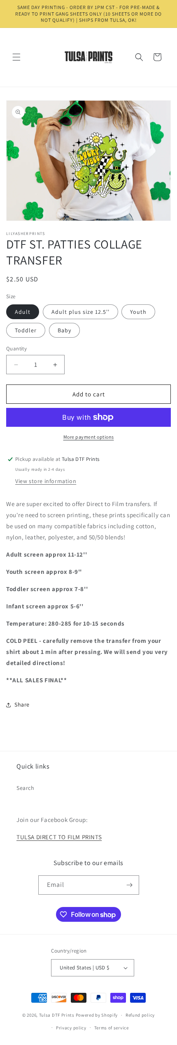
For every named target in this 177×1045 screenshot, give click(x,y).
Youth (138, 311)
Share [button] (22, 704)
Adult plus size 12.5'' (80, 311)
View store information (45, 481)
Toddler (26, 330)
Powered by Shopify (97, 1015)
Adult (22, 311)
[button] (16, 57)
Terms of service (111, 1028)
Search (25, 788)
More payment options (88, 437)
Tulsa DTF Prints (57, 1015)
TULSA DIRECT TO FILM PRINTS (59, 837)
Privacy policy (71, 1028)
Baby (64, 330)
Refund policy (140, 1015)
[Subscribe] (130, 885)
